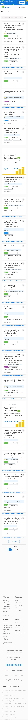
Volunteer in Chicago (7, 703)
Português (20, 670)
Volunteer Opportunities (6, 601)
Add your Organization (6, 633)
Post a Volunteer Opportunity (7, 628)
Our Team (17, 625)
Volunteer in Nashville (20, 706)
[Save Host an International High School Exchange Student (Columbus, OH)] (23, 355)
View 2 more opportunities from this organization (12, 513)
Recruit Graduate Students (7, 643)
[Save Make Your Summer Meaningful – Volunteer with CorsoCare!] (23, 177)
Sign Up (23, 7)
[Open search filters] (25, 17)
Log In (18, 7)
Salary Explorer (19, 608)
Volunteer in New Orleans (8, 714)
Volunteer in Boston (7, 693)
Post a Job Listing (7, 625)
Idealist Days (6, 615)
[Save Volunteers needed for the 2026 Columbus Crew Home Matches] (23, 475)
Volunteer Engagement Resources (6, 637)
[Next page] (20, 549)
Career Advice (18, 610)
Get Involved (3, 12)
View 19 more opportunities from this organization (12, 470)
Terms (6, 675)
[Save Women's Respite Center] (23, 199)
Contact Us (18, 628)
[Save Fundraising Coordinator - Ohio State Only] (23, 91)
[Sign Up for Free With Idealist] (14, 161)
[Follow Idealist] (8, 665)
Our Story (17, 623)
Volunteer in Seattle (7, 690)
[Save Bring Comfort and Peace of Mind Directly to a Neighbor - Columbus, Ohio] (23, 221)
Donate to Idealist (20, 633)
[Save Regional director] (23, 496)
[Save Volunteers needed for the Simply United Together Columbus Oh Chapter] (23, 330)
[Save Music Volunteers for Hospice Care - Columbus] (23, 307)
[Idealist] (5, 7)
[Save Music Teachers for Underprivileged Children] (23, 285)
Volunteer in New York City (9, 717)
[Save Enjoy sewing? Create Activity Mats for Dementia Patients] (23, 263)
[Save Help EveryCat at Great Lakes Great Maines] (23, 72)
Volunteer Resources (5, 612)
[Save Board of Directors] (23, 112)
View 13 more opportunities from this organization (12, 146)
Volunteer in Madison (20, 703)
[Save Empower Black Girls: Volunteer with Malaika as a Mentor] (23, 380)
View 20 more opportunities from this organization (12, 350)
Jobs (16, 600)
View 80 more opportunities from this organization (12, 280)
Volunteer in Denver (7, 698)
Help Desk (18, 630)
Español (13, 670)
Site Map (21, 675)
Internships (18, 603)
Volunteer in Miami (7, 706)
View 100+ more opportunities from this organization (13, 195)
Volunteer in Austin (19, 698)
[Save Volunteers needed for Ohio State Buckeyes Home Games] (23, 453)
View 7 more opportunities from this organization (12, 302)
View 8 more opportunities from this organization (12, 67)
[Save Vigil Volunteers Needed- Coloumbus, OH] (23, 128)
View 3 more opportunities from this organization (12, 107)
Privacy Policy (13, 675)
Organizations (6, 609)
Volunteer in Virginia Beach (9, 701)
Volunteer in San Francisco (9, 695)
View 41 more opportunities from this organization (12, 375)
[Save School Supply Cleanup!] (23, 246)
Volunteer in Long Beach (8, 709)
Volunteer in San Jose (20, 690)
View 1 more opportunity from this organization (12, 216)
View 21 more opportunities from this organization (12, 492)
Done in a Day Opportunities (6, 605)
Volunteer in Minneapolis (8, 711)
